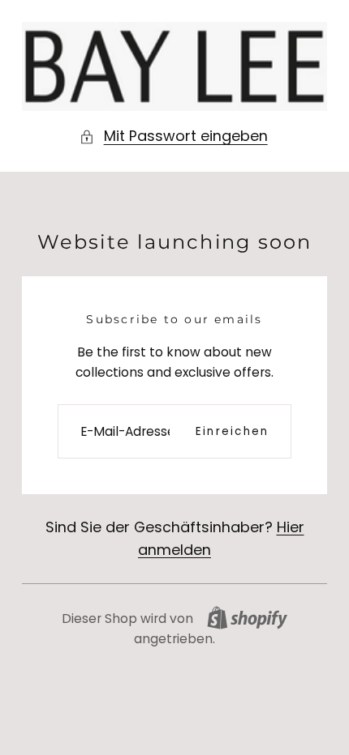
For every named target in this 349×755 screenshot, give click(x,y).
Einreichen (232, 431)
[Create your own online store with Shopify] (247, 617)
